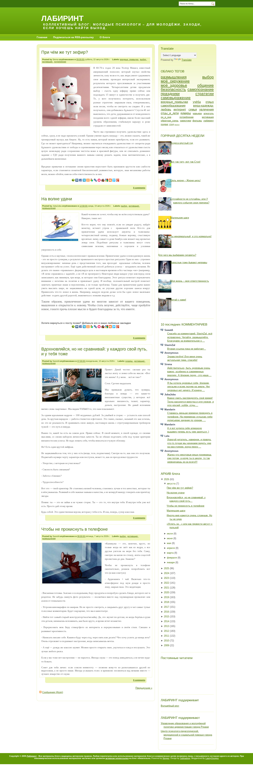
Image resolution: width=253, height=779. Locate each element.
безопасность (173, 89)
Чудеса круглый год (181, 143)
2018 (167, 602)
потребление (60, 62)
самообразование (173, 105)
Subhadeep (185, 758)
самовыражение (176, 98)
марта (170, 552)
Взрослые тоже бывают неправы (188, 262)
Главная (42, 37)
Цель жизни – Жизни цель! (185, 180)
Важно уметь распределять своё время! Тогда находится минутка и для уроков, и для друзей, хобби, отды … (190, 402)
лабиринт (208, 120)
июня (170, 538)
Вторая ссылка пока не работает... (186, 348)
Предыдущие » (143, 688)
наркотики (185, 120)
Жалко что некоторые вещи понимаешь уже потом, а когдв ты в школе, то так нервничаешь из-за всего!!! (189, 458)
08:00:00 (81, 536)
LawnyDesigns (212, 758)
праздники (170, 93)
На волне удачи (56, 198)
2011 (167, 635)
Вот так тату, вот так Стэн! (185, 161)
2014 (167, 621)
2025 (167, 568)
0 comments (139, 188)
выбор (143, 59)
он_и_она (166, 117)
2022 (167, 582)
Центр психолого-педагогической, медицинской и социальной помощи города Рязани (186, 735)
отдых (210, 102)
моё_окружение (175, 81)
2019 (167, 597)
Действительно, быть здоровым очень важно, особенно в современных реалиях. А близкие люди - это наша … (189, 372)
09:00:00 (80, 59)
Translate (187, 60)
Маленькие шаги (179, 217)
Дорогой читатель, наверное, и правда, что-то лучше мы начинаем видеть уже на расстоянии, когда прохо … (189, 443)
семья (193, 109)
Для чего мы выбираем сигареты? (177, 255)
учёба (197, 102)
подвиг (164, 124)
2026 (167, 479)
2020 (167, 592)
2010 (167, 640)
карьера (197, 113)
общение (205, 85)
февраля (172, 557)
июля (170, 533)
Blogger (166, 758)
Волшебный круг (170, 705)
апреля (171, 548)
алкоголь (209, 113)
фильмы (197, 120)
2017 (167, 606)
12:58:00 (83, 206)
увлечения (206, 109)
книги (177, 125)
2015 (167, 616)
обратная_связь (170, 120)
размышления (49, 208)
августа (171, 483)
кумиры (129, 361)
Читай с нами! (178, 299)
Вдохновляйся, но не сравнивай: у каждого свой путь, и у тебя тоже (94, 351)
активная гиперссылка (117, 758)
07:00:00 (81, 361)
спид (171, 124)
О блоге (105, 37)
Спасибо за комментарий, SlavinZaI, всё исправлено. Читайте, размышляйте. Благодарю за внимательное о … (189, 337)
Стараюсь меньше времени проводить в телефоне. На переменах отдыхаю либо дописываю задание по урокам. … (189, 417)
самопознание (200, 89)
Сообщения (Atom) (52, 692)
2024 (167, 573)
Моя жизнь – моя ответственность (189, 281)
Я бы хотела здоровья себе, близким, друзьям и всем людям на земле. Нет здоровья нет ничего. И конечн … (188, 387)
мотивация (47, 62)
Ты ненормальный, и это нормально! (191, 236)
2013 (167, 626)
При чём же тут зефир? (64, 52)
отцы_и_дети (170, 113)
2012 (167, 631)
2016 (167, 611)
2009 (167, 645)
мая (169, 543)
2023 (167, 578)
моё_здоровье (174, 85)
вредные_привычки (129, 59)
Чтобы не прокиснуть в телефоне (74, 529)
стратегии (204, 93)
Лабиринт (32, 756)
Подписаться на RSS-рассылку (73, 37)
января (171, 562)
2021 (167, 587)
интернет (180, 109)
